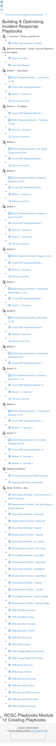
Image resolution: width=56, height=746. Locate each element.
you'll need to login (39, 730)
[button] (1, 2)
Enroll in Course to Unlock (28, 736)
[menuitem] (1, 6)
